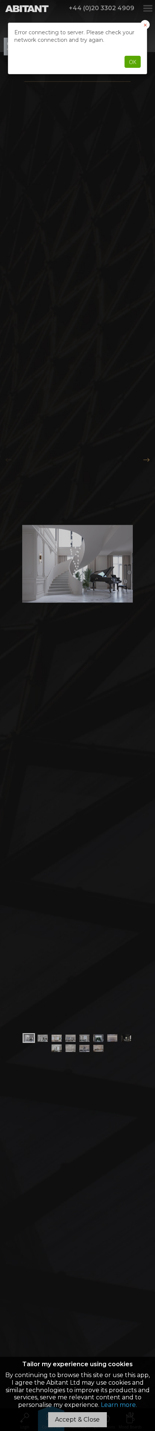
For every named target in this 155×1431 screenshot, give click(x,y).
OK (132, 62)
